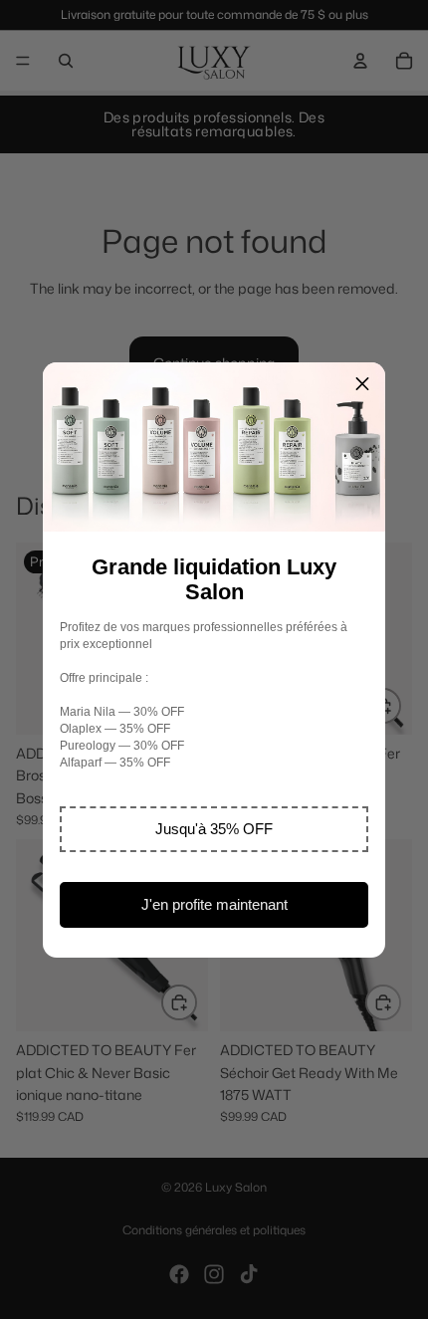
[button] (214, 829)
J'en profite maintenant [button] (214, 904)
